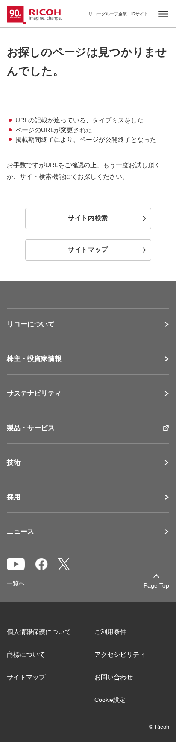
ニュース (20, 531)
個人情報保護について (39, 631)
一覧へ (16, 583)
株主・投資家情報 (34, 358)
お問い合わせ (113, 677)
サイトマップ (26, 677)
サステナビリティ (34, 393)
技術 (14, 462)
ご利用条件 (110, 631)
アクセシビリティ (120, 654)
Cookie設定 (109, 699)
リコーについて (31, 324)
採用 (14, 497)
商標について (26, 654)
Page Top (156, 585)
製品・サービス (31, 428)
